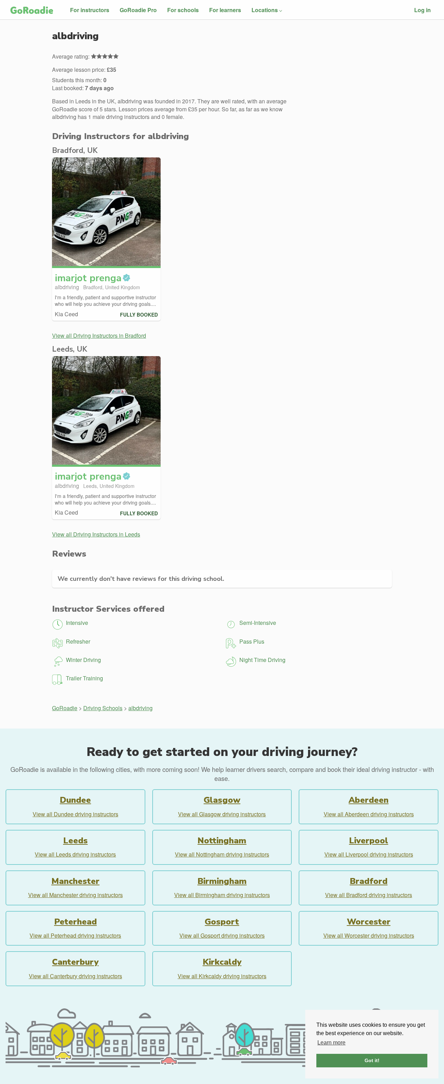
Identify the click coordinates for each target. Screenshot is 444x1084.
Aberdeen (368, 800)
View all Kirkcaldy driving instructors (222, 976)
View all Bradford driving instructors (368, 895)
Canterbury (75, 961)
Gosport (222, 921)
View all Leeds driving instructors (75, 854)
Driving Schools (102, 708)
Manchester (75, 881)
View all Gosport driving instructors (222, 935)
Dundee (75, 800)
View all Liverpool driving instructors (368, 854)
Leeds (75, 840)
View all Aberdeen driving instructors (369, 814)
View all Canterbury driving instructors (75, 976)
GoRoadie (64, 708)
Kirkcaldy (222, 961)
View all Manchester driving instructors (75, 895)
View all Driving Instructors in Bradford (99, 335)
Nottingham (221, 840)
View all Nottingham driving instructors (222, 854)
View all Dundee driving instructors (75, 814)
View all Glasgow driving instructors (222, 814)
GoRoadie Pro (138, 10)
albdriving (140, 708)
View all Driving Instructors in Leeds (96, 534)
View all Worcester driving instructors (368, 935)
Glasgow (222, 800)
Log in (422, 10)
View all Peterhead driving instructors (75, 935)
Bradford (368, 881)
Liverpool (368, 840)
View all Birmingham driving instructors (222, 895)
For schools (183, 10)
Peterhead (75, 921)
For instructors (89, 10)
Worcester (369, 921)
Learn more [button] (331, 1043)
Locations (264, 10)
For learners (225, 10)
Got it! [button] (372, 1060)
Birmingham (222, 881)
